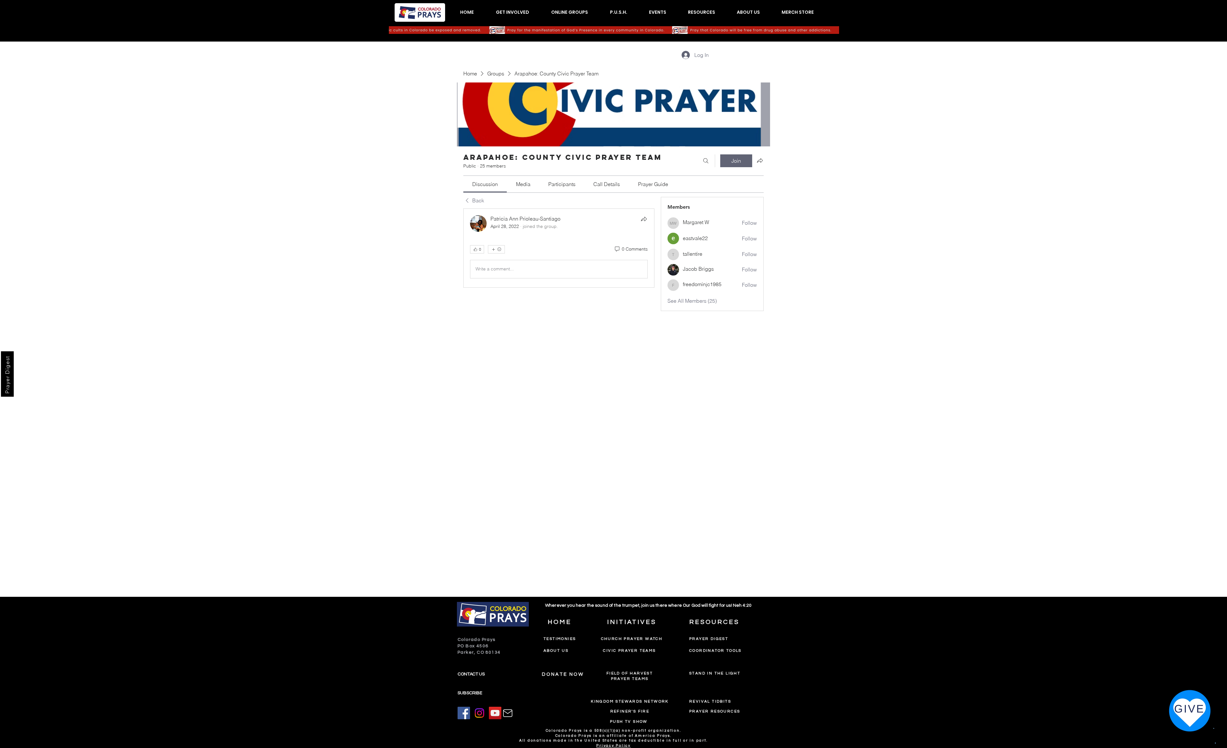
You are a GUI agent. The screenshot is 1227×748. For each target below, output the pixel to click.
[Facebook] (464, 713)
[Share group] (760, 160)
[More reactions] (496, 249)
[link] (485, 184)
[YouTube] (495, 713)
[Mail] (507, 713)
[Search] (706, 160)
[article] (558, 248)
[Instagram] (479, 713)
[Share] (644, 219)
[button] (512, 12)
